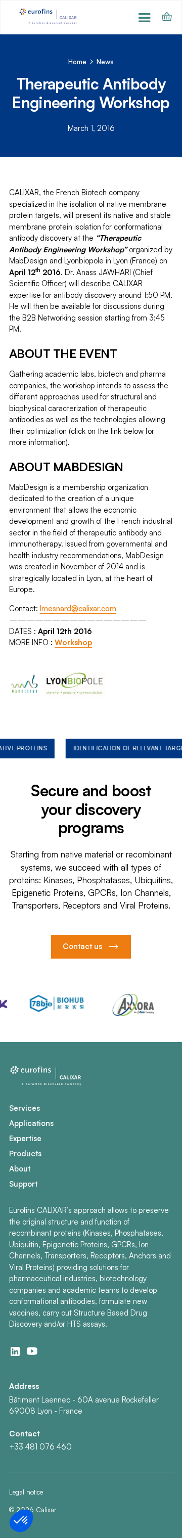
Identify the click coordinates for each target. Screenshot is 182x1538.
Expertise (25, 1138)
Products (25, 1153)
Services (24, 1108)
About (19, 1168)
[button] (145, 17)
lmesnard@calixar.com (78, 608)
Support (23, 1184)
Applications (31, 1123)
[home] (49, 17)
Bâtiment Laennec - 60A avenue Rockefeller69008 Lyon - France (84, 1405)
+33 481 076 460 (40, 1447)
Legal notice (26, 1492)
